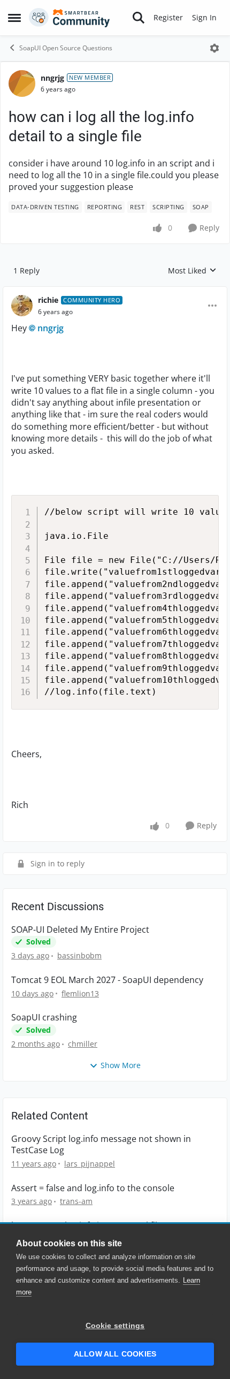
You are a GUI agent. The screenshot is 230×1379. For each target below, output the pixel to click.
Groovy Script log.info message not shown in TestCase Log (101, 1144)
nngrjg (52, 78)
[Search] (138, 17)
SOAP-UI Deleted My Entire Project (80, 929)
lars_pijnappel (89, 1164)
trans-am (76, 1201)
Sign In (204, 17)
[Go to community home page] (69, 17)
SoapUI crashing (44, 1017)
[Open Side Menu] (14, 18)
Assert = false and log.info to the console (92, 1188)
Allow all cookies (115, 1354)
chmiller (82, 1044)
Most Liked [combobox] (192, 270)
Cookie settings (115, 1326)
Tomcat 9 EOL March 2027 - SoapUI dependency (107, 980)
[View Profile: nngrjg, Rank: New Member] (22, 83)
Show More (121, 1065)
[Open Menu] (214, 48)
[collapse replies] (115, 291)
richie (48, 300)
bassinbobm (79, 955)
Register (168, 17)
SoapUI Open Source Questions (65, 47)
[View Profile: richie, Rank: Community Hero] (22, 305)
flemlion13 (80, 993)
